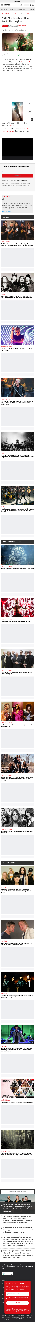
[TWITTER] (3, 199)
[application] (17, 147)
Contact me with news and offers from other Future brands (18, 1298)
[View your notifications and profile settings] (21, 5)
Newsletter (30, 54)
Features (4, 26)
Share (5, 54)
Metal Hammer (22, 25)
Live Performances (16, 13)
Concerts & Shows (27, 13)
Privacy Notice (23, 182)
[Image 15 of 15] (30, 111)
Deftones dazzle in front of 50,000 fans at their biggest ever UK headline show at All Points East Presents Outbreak (18, 1230)
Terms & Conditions (16, 1310)
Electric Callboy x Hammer (17, 9)
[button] (2, 4)
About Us (4, 1280)
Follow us (21, 54)
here (11, 125)
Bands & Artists (5, 13)
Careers (4, 1302)
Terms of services (21, 180)
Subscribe (26, 5)
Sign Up (17, 1303)
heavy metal (25, 62)
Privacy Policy (23, 1309)
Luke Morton (13, 25)
